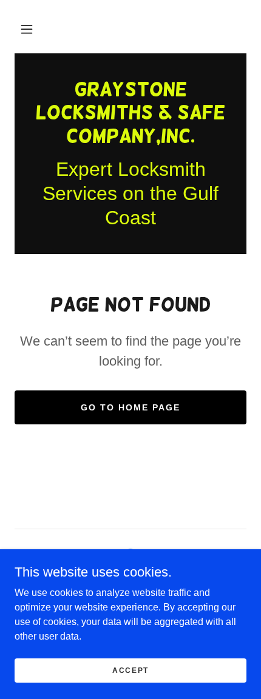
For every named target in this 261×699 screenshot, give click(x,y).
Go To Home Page (130, 407)
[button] (27, 29)
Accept (130, 670)
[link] (130, 112)
